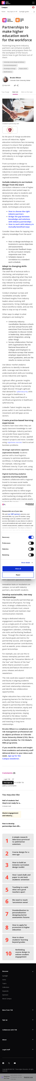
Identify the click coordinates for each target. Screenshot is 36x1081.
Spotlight (5, 976)
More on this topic (27, 92)
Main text (15, 92)
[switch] (31, 543)
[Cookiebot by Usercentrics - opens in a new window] (25, 504)
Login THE (7, 779)
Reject (18, 575)
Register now (28, 1077)
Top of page (5, 92)
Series (4, 980)
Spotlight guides (24, 11)
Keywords (5, 991)
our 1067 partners (14, 514)
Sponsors (5, 995)
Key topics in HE (12, 11)
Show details (25, 562)
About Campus (7, 999)
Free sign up (8, 782)
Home (3, 11)
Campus (4, 7)
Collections (5, 987)
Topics (4, 983)
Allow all (18, 568)
